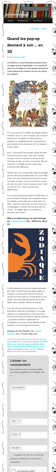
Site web (15, 447)
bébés (9, 344)
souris (26, 349)
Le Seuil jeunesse (17, 221)
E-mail (16, 434)
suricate (33, 349)
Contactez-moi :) (23, 20)
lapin (9, 346)
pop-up (35, 346)
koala (42, 344)
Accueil (10, 20)
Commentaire (18, 387)
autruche (43, 341)
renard (41, 346)
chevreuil (20, 344)
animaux (36, 341)
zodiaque (40, 349)
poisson (29, 346)
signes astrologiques (15, 349)
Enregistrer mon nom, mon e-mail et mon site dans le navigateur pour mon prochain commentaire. (27, 458)
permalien (32, 351)
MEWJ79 (16, 341)
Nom (16, 421)
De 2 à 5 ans (34, 339)
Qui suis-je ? (38, 20)
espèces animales (32, 344)
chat (14, 344)
